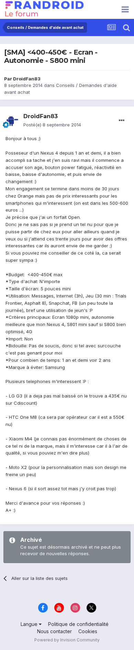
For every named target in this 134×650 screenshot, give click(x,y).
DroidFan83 (27, 78)
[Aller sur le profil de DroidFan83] (12, 121)
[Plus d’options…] (122, 120)
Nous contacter (54, 631)
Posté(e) (52, 124)
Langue (30, 624)
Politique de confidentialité (78, 624)
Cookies (87, 631)
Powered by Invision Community (67, 639)
